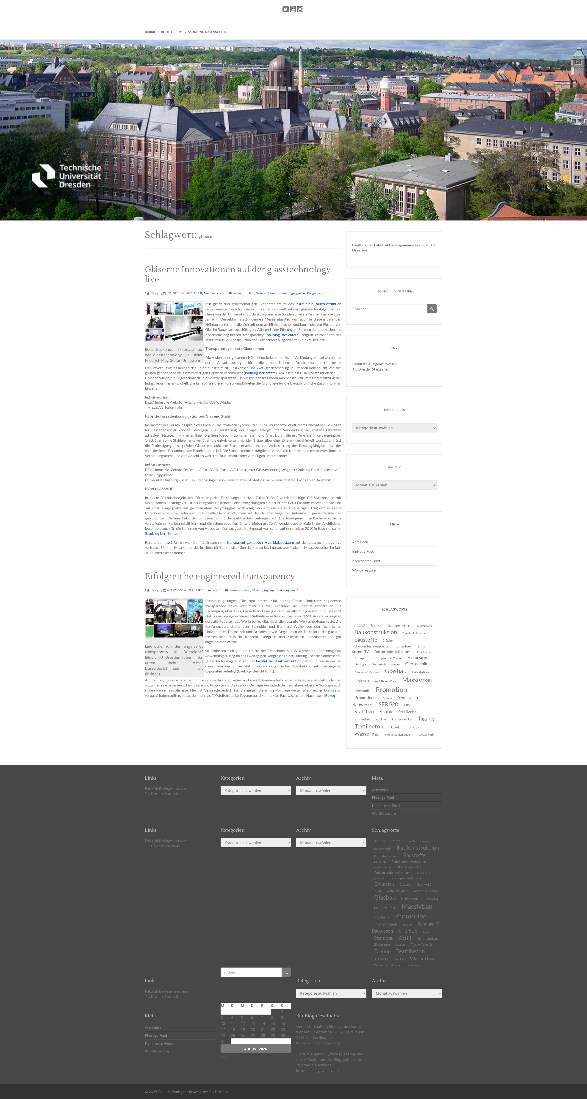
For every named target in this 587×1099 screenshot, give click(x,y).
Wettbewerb (426, 734)
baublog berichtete (282, 334)
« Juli (224, 1056)
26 (243, 1035)
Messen (272, 293)
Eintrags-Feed (363, 551)
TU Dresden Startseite (370, 369)
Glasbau (261, 293)
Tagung (426, 718)
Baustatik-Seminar (414, 633)
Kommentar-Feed (366, 560)
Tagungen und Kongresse (304, 293)
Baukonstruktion (243, 293)
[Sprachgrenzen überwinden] (174, 618)
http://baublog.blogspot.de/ (318, 1043)
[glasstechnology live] (174, 321)
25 (233, 1035)
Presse (283, 293)
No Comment (212, 293)
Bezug (330, 695)
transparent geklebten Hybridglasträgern (260, 542)
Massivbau (417, 680)
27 (253, 1035)
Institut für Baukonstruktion (318, 303)
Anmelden (360, 542)
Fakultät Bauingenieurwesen (374, 364)
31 (223, 1041)
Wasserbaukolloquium (399, 734)
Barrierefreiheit (158, 32)
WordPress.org (364, 570)
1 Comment (209, 590)
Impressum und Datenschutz (203, 32)
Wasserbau (366, 734)
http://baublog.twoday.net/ (317, 1070)
